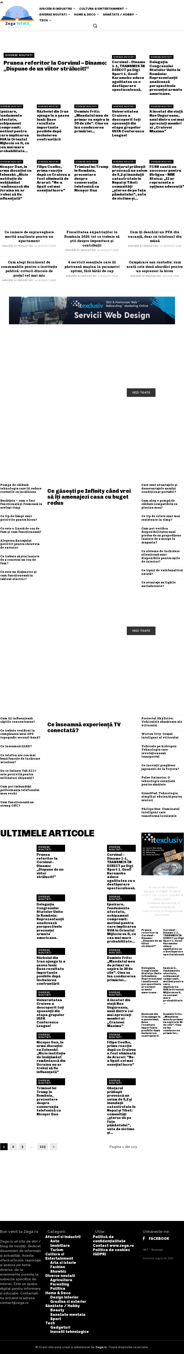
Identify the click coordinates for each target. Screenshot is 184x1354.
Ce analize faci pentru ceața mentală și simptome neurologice (153, 649)
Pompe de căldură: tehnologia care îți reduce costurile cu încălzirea (21, 488)
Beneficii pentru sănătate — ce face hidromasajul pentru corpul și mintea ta (31, 669)
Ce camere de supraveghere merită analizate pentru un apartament (29, 236)
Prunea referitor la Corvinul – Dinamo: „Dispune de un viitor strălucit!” (55, 66)
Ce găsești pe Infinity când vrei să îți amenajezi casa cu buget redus (89, 497)
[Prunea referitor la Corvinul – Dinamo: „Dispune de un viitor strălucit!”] (16, 861)
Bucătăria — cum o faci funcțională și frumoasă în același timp (21, 503)
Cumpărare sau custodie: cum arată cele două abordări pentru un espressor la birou (155, 266)
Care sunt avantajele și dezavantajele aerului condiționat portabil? (159, 488)
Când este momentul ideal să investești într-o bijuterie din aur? (153, 436)
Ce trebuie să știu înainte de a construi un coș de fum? (19, 559)
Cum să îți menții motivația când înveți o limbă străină (94, 414)
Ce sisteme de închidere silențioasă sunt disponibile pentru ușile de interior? (160, 556)
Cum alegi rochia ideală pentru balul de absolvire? (93, 434)
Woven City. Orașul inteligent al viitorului (160, 735)
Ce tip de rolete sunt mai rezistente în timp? (160, 518)
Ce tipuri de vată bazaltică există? (162, 572)
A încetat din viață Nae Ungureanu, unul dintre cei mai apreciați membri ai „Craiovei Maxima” (166, 121)
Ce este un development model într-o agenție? (30, 434)
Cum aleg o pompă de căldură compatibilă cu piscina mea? (159, 503)
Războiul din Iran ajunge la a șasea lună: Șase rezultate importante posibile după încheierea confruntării (53, 125)
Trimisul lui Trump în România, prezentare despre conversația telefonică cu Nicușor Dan (49, 1101)
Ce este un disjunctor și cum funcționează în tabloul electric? (18, 575)
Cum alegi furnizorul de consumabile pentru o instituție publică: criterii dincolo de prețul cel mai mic (29, 269)
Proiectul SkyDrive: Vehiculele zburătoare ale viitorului (161, 721)
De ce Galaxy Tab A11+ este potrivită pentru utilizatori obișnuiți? (18, 774)
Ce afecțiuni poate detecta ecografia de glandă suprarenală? (152, 669)
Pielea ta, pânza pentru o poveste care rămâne (26, 647)
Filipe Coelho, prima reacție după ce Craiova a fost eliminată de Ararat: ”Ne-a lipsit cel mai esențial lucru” (53, 179)
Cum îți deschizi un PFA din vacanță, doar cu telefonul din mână (155, 236)
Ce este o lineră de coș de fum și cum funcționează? (20, 530)
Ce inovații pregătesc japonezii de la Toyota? (160, 767)
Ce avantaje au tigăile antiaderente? (158, 584)
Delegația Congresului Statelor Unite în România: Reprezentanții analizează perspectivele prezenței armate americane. (165, 78)
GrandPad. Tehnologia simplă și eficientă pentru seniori (161, 796)
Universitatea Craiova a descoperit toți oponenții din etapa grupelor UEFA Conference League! (128, 123)
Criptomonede (151, 911)
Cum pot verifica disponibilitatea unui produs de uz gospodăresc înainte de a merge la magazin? (161, 535)
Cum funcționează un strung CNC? (17, 804)
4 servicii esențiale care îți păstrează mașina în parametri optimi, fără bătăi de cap (92, 266)
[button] (95, 25)
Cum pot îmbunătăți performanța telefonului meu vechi (19, 789)
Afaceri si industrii (17, 246)
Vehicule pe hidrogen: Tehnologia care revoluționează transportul (159, 751)
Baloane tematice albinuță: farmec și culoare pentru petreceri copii (152, 416)
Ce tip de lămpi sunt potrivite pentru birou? (18, 518)
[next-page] (53, 1146)
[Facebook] (144, 1238)
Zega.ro (101, 1347)
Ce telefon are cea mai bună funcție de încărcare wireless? (20, 758)
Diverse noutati (19, 55)
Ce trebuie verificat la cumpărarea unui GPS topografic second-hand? (20, 733)
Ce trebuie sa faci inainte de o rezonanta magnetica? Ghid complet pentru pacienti (93, 669)
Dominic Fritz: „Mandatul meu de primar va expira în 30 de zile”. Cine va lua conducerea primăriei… (91, 121)
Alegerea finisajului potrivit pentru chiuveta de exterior (19, 543)
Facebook (159, 1238)
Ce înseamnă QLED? (16, 746)
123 (43, 1147)
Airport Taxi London (155, 895)
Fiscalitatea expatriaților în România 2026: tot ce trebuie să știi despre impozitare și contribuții (92, 238)
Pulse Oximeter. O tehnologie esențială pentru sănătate (158, 780)
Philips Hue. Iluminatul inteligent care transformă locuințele (160, 812)
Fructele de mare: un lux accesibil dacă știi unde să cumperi (89, 649)
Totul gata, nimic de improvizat (31, 412)
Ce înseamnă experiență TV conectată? (84, 727)
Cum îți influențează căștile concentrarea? (17, 720)
